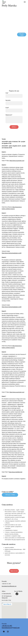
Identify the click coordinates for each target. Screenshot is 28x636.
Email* (7, 107)
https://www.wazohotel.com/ (17, 160)
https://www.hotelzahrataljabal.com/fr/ (11, 253)
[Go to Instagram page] (8, 631)
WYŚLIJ (14, 127)
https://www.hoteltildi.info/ (15, 472)
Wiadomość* (9, 115)
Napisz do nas (14, 571)
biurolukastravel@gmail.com (9, 586)
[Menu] (25, 2)
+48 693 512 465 (7, 625)
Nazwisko (8, 100)
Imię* (7, 93)
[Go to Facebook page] (17, 594)
